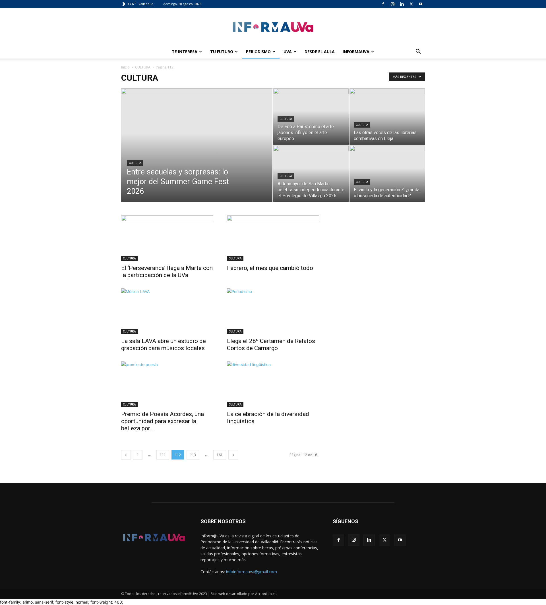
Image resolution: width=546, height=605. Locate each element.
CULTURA (142, 67)
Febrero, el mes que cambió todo (270, 268)
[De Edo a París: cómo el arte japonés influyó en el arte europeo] (311, 116)
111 (163, 454)
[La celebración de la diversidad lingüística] (273, 384)
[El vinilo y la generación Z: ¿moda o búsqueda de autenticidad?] (387, 173)
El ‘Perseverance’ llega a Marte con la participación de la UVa (167, 271)
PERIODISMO (258, 51)
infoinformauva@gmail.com (251, 571)
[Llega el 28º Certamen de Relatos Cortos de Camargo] (273, 311)
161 (220, 454)
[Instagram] (392, 4)
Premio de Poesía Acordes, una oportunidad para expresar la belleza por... (162, 421)
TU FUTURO (221, 51)
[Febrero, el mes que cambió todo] (273, 238)
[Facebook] (383, 4)
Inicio (125, 67)
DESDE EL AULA (320, 51)
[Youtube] (420, 4)
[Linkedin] (402, 4)
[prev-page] (126, 455)
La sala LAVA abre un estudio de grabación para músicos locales (163, 345)
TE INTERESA (184, 51)
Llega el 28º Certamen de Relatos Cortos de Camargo (271, 345)
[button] (418, 52)
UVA (288, 51)
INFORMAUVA (356, 51)
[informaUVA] (273, 26)
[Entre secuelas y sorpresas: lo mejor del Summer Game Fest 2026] (196, 154)
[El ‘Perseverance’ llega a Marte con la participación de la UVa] (167, 238)
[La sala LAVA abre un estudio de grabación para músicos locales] (167, 311)
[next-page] (233, 455)
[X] (411, 4)
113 (193, 454)
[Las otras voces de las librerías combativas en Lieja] (387, 116)
